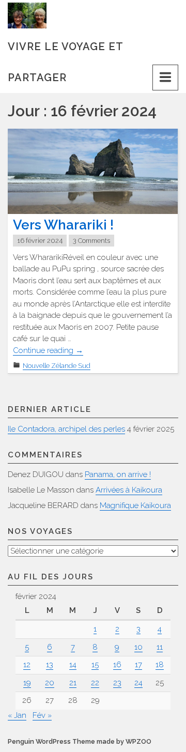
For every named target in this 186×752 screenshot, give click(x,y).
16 (117, 664)
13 (49, 664)
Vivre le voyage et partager (65, 51)
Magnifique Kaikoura (135, 505)
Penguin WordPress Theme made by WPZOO (79, 741)
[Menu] (165, 77)
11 (160, 647)
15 (95, 664)
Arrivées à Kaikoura (129, 490)
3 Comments (91, 240)
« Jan (17, 715)
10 (138, 647)
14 (72, 664)
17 (138, 664)
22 (95, 682)
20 (49, 682)
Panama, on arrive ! (118, 474)
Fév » (42, 715)
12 (26, 664)
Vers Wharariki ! (63, 225)
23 (117, 682)
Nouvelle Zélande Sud (56, 366)
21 (72, 682)
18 (160, 664)
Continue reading (48, 351)
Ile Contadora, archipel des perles (66, 429)
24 (138, 682)
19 (27, 682)
